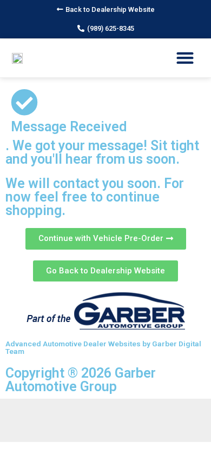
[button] (106, 9)
